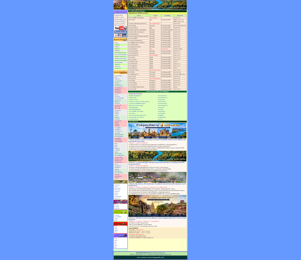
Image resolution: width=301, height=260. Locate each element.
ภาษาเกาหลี (117, 108)
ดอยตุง (116, 194)
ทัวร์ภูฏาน (117, 46)
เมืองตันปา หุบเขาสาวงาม (120, 56)
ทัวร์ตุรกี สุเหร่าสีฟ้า (119, 134)
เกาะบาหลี (117, 119)
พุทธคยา (117, 122)
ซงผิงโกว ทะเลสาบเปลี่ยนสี (121, 60)
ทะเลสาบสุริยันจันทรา (119, 155)
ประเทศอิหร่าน (118, 165)
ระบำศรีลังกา (118, 129)
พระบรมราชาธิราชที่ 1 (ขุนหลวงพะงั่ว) (137, 115)
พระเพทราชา (161, 107)
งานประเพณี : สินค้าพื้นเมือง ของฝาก (137, 103)
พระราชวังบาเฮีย (118, 172)
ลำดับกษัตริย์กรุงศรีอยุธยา (135, 109)
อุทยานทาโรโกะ (118, 153)
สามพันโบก (117, 208)
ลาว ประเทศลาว (118, 81)
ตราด (116, 232)
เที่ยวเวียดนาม (118, 91)
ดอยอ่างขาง (117, 198)
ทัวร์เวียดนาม (118, 89)
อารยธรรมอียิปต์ (118, 141)
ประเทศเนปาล (118, 100)
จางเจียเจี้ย (117, 150)
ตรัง (115, 242)
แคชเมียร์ (117, 124)
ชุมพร (116, 240)
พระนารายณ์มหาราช (163, 105)
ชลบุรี (116, 227)
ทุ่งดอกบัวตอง (118, 188)
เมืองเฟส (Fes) (118, 171)
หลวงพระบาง (118, 84)
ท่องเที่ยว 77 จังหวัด (119, 17)
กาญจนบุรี (117, 215)
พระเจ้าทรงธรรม (162, 101)
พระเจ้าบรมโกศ (161, 113)
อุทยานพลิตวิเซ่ (118, 176)
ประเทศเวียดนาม (118, 87)
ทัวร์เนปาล (117, 48)
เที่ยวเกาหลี (117, 106)
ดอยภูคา (116, 193)
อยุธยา (116, 220)
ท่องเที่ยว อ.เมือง (133, 97)
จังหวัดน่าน (117, 191)
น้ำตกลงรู (117, 205)
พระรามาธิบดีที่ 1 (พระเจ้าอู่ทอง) (136, 111)
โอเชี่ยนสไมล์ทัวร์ (119, 15)
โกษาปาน (160, 119)
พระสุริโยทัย (161, 115)
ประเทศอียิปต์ (118, 138)
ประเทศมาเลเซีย (118, 157)
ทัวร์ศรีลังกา (117, 50)
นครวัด (116, 94)
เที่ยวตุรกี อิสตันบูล (119, 136)
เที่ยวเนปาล (117, 103)
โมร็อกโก (117, 169)
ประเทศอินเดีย (118, 121)
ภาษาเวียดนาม (118, 92)
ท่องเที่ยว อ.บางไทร (133, 99)
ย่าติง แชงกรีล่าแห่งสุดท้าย (121, 54)
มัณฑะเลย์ (117, 79)
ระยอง (116, 228)
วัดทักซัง (117, 112)
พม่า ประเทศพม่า (118, 75)
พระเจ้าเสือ (160, 109)
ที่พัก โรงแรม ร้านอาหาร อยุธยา (136, 105)
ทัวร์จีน (116, 43)
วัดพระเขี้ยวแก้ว (118, 131)
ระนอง (116, 245)
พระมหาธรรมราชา (162, 95)
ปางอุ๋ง (116, 186)
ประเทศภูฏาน (118, 110)
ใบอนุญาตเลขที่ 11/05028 (120, 19)
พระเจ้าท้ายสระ (161, 111)
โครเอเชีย (117, 174)
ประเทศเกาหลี (118, 105)
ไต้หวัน (116, 152)
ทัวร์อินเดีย (117, 44)
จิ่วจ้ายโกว (117, 148)
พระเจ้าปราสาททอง (162, 103)
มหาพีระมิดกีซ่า (118, 140)
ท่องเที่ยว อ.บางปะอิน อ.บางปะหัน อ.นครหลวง (139, 101)
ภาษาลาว (117, 82)
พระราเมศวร (132, 113)
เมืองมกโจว (117, 64)
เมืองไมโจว (117, 66)
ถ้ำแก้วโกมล (117, 189)
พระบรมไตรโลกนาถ (133, 119)
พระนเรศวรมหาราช (162, 97)
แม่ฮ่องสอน (117, 185)
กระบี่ (116, 238)
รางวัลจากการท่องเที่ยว (120, 23)
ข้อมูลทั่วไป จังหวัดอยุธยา (135, 95)
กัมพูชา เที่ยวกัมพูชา (119, 98)
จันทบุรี (116, 230)
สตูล (115, 247)
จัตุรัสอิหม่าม (118, 167)
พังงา (116, 243)
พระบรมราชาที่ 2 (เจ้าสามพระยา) (136, 117)
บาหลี (116, 115)
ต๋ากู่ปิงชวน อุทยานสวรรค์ (120, 58)
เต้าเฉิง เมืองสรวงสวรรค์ (120, 52)
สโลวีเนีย (117, 178)
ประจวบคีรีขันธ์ (118, 216)
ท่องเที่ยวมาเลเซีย (119, 159)
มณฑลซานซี (118, 68)
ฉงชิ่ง (116, 145)
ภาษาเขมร (117, 96)
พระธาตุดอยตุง (118, 196)
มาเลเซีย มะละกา (119, 162)
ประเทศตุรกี (117, 133)
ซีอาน (116, 146)
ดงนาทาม (117, 206)
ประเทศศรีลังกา (118, 127)
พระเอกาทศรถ (161, 99)
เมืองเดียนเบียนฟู (119, 62)
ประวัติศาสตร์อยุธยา (133, 107)
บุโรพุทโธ (117, 117)
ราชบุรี (116, 218)
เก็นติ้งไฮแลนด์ (118, 160)
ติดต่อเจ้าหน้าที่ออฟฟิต (120, 21)
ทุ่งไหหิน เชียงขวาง (119, 85)
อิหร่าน (116, 164)
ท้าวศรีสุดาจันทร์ (162, 117)
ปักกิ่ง (116, 143)
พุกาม (116, 77)
